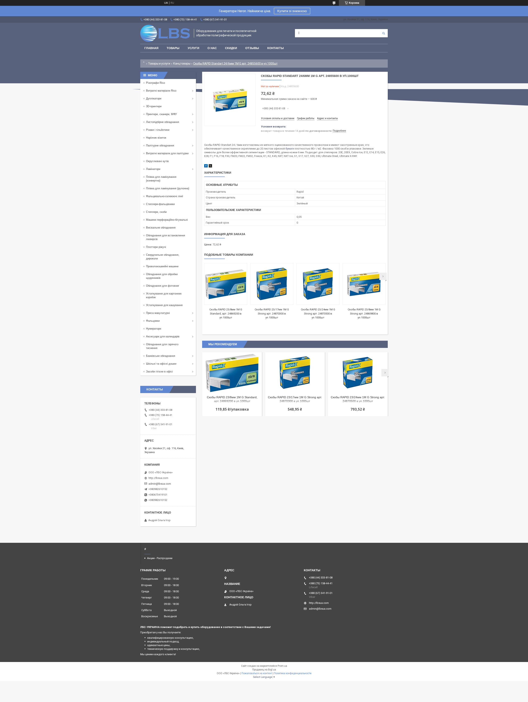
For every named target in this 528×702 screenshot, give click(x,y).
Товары (173, 48)
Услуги (193, 48)
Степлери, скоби (156, 211)
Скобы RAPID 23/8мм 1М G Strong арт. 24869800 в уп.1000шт (364, 313)
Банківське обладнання (160, 355)
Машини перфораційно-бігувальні (167, 219)
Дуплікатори (153, 98)
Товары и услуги (159, 63)
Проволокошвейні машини (162, 266)
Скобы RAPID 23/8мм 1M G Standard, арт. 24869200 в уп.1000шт (225, 313)
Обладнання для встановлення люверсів (165, 237)
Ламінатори (153, 169)
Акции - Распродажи (159, 558)
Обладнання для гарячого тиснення (162, 346)
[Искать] (384, 33)
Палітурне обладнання (160, 145)
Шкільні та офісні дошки (161, 363)
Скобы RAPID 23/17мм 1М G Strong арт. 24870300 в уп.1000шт (272, 313)
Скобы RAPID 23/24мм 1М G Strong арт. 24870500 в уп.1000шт (318, 313)
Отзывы (252, 48)
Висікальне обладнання (161, 227)
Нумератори (153, 328)
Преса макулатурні (158, 312)
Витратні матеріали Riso (161, 90)
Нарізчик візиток (156, 137)
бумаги (289, 148)
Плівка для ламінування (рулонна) (167, 188)
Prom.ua (282, 665)
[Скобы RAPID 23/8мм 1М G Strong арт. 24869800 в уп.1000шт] (364, 284)
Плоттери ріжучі (156, 247)
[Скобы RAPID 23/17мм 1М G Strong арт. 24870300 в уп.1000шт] (271, 284)
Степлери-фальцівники (160, 204)
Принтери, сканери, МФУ (161, 114)
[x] (210, 166)
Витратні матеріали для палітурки (167, 153)
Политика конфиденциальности (292, 673)
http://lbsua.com (158, 477)
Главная (151, 48)
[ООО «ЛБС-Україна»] (165, 33)
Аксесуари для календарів (162, 336)
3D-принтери (153, 106)
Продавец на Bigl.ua (264, 669)
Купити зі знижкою (292, 11)
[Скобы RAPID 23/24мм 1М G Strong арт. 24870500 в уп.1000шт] (317, 284)
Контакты (275, 48)
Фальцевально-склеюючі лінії (164, 196)
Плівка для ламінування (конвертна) (161, 178)
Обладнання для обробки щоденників (162, 276)
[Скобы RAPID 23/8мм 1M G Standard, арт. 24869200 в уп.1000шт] (225, 284)
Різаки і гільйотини (157, 129)
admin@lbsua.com (159, 483)
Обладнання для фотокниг (162, 285)
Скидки (231, 48)
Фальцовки (153, 320)
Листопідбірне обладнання (162, 122)
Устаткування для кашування (164, 305)
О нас (212, 48)
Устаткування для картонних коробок (164, 295)
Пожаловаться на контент (257, 673)
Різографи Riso (155, 82)
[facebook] (206, 166)
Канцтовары (181, 63)
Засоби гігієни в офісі (159, 371)
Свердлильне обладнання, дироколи (162, 256)
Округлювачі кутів (157, 161)
